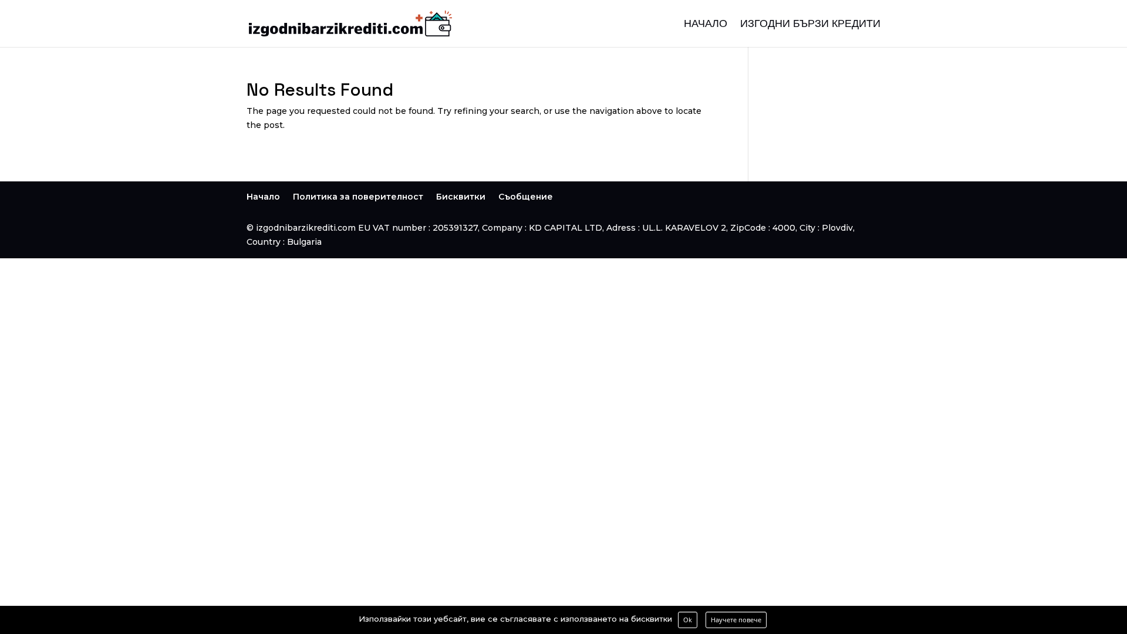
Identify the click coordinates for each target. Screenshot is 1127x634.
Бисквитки (460, 196)
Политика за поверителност (358, 196)
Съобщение (525, 196)
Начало (705, 24)
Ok (687, 619)
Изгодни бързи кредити (810, 24)
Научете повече (736, 619)
